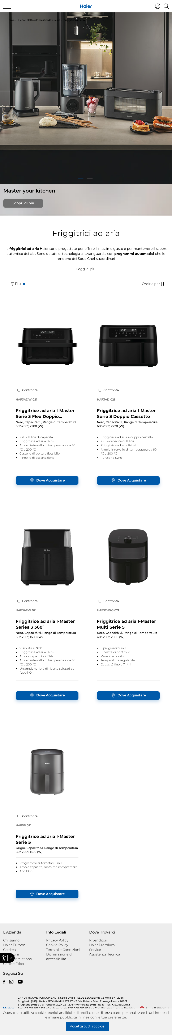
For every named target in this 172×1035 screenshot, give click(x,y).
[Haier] (86, 6)
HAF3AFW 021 (26, 610)
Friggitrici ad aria (74, 20)
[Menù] (7, 6)
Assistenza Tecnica (104, 954)
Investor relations (17, 959)
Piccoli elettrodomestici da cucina (39, 20)
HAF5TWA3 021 (108, 610)
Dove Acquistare (50, 480)
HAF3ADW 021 (26, 399)
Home (10, 20)
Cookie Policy (57, 945)
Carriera (9, 950)
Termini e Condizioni (63, 950)
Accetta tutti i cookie (87, 1026)
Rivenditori (98, 940)
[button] (11, 958)
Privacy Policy (57, 940)
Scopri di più (23, 203)
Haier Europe (14, 945)
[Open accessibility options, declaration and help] (3, 958)
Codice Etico (13, 964)
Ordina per (151, 284)
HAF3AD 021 (106, 399)
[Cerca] (166, 6)
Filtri (18, 284)
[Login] (157, 6)
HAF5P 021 (23, 825)
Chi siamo (11, 940)
